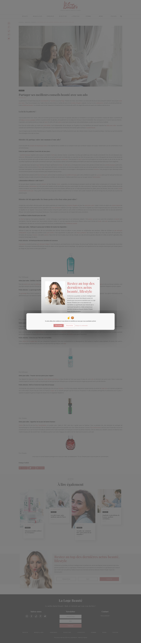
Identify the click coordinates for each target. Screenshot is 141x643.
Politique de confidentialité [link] (81, 325)
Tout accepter (58, 325)
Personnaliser (69, 325)
